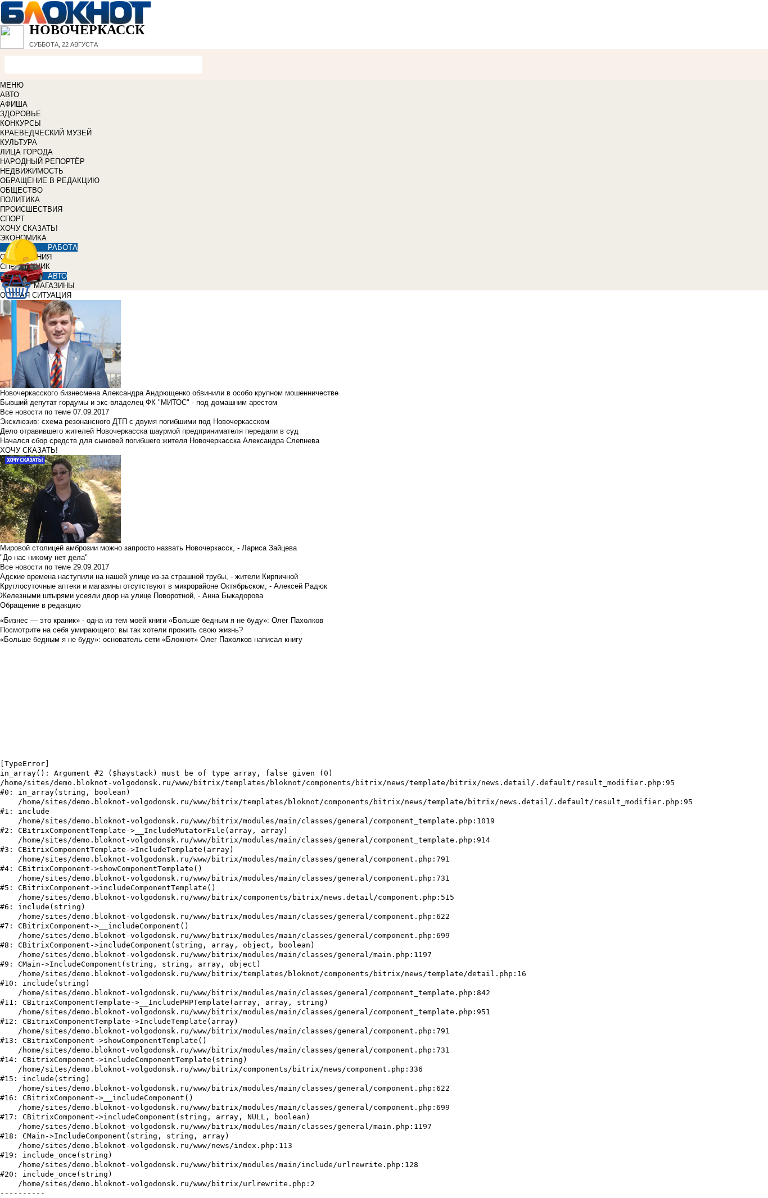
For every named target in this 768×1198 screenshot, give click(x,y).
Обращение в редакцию (40, 605)
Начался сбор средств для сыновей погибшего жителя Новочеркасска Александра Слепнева (159, 440)
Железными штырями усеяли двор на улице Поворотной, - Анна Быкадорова (131, 595)
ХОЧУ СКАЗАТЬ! (29, 228)
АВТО (9, 94)
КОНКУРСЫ (20, 123)
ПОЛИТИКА (20, 199)
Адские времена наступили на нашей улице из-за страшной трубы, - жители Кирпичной (149, 576)
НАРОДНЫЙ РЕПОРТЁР (42, 161)
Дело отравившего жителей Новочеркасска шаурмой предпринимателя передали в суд (149, 431)
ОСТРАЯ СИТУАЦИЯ (35, 295)
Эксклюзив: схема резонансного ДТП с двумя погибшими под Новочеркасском (134, 421)
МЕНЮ (12, 85)
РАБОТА (63, 247)
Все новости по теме (35, 412)
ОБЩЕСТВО (21, 190)
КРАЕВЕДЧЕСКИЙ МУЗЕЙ (46, 133)
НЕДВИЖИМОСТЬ (32, 171)
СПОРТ (12, 219)
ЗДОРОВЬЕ (20, 114)
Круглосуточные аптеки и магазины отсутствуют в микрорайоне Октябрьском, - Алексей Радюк (163, 586)
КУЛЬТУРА (18, 142)
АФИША (14, 104)
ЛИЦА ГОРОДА (26, 152)
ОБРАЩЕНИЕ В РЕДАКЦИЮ (50, 180)
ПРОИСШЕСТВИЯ (31, 209)
